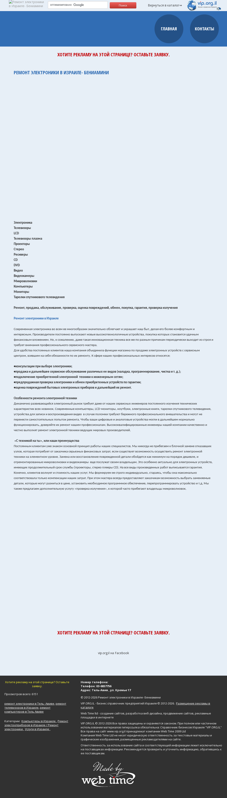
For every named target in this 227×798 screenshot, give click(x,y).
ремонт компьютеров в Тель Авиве (27, 710)
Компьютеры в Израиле (39, 721)
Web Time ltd (89, 713)
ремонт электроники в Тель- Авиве (29, 704)
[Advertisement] (113, 145)
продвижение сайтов (178, 713)
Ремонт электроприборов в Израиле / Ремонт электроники (36, 725)
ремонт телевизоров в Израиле (35, 706)
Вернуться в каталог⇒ (165, 5)
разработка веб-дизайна (144, 713)
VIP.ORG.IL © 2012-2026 (96, 723)
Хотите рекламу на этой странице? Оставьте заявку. (113, 54)
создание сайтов (112, 713)
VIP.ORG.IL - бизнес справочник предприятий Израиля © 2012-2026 (127, 703)
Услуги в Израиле (37, 729)
